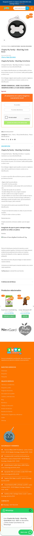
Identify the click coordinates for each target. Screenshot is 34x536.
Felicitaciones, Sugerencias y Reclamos (11, 414)
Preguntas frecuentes (7, 390)
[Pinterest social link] (10, 139)
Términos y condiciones (7, 384)
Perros (14, 134)
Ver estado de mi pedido (8, 393)
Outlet (3, 417)
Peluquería (4, 376)
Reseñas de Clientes (6, 411)
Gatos (9, 134)
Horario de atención (6, 408)
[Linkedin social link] (13, 139)
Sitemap (3, 420)
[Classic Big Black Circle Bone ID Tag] (14, 237)
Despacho (4, 373)
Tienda (8, 46)
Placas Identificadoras (22, 134)
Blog (2, 399)
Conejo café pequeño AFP (25, 310)
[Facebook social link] (6, 139)
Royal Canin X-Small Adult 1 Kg (9, 310)
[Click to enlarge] (4, 40)
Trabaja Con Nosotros (7, 405)
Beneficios (4, 402)
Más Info (22, 3)
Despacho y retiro (6, 387)
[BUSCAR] (27, 8)
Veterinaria (4, 371)
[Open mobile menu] (32, 8)
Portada (3, 46)
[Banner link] (9, 329)
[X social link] (8, 139)
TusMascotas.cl (5, 271)
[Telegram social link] (15, 139)
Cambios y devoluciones (8, 396)
